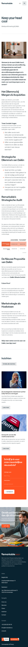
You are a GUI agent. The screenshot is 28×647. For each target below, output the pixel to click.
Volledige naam (7, 472)
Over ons (4, 602)
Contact (4, 615)
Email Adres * (7, 480)
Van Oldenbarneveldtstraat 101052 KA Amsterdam (10, 591)
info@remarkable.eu (7, 628)
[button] (24, 3)
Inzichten (4, 611)
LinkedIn (4, 631)
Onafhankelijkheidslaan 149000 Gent (8, 581)
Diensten (4, 605)
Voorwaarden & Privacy (8, 644)
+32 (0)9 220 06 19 (7, 624)
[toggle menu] (20, 3)
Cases (3, 608)
